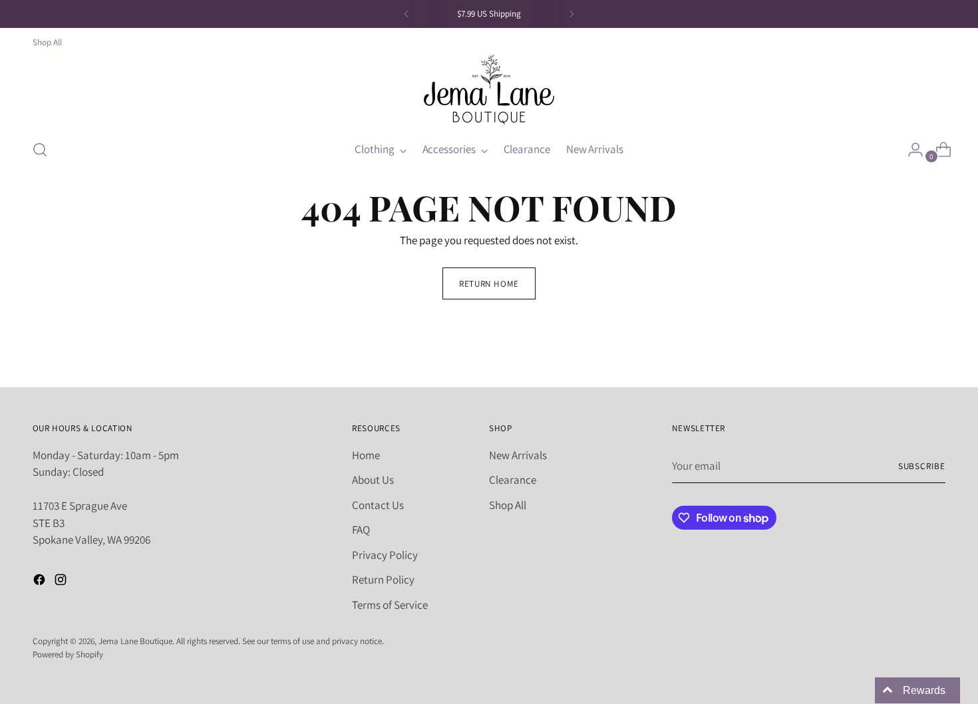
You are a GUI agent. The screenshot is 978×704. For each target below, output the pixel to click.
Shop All (507, 505)
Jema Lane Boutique (135, 641)
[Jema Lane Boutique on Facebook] (41, 582)
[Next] (571, 14)
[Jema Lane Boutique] (489, 89)
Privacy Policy (385, 555)
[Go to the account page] (910, 149)
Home (366, 455)
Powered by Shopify (68, 654)
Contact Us (378, 505)
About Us (373, 479)
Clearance (512, 479)
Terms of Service (390, 605)
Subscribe (922, 466)
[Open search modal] (40, 149)
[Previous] (406, 14)
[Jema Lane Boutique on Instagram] (62, 582)
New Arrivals (518, 455)
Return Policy (383, 579)
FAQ (361, 529)
